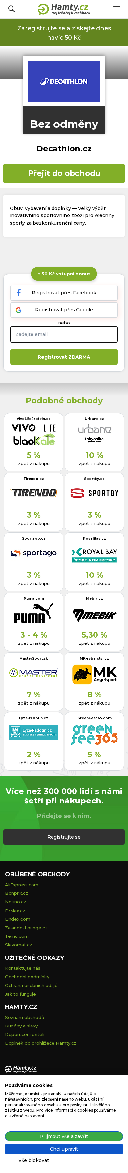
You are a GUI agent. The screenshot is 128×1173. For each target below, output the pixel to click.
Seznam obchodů (24, 1017)
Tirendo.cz (33, 479)
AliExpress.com (21, 884)
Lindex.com (17, 919)
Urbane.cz (94, 419)
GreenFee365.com (94, 718)
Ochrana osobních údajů (31, 985)
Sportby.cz (94, 479)
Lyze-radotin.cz (33, 718)
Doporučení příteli (24, 1034)
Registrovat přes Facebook (64, 293)
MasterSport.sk (33, 658)
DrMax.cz (15, 910)
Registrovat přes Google (64, 310)
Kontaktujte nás (22, 968)
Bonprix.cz (16, 893)
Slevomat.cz (18, 944)
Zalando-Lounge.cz (26, 927)
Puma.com (34, 599)
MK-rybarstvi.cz (94, 658)
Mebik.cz (94, 599)
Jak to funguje (20, 994)
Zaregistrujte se (41, 28)
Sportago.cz (34, 538)
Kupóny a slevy (21, 1025)
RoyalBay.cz (94, 538)
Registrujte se (64, 837)
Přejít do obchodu (64, 173)
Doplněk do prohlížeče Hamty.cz (40, 1043)
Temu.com (17, 936)
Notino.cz (15, 901)
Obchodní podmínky (27, 976)
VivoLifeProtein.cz (34, 419)
